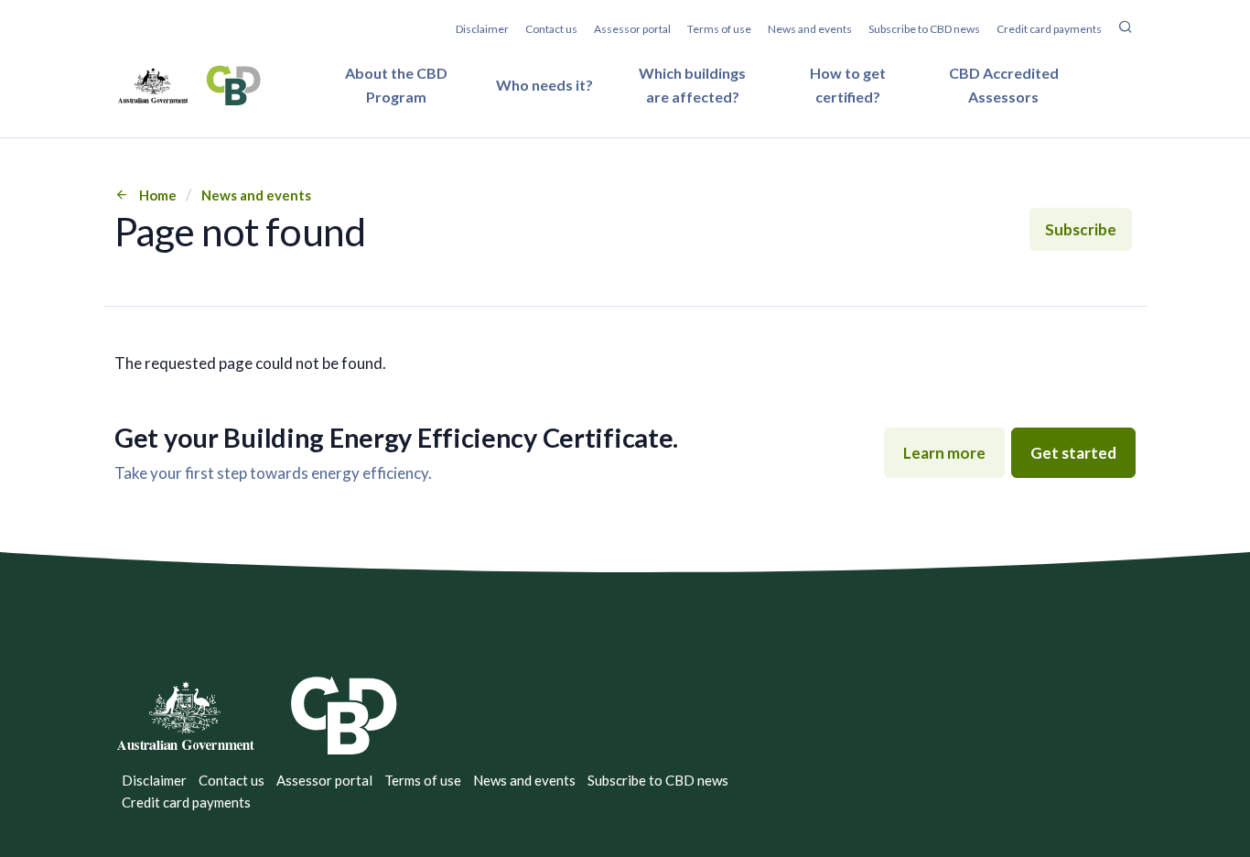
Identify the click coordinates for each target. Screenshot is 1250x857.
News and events (810, 29)
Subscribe (1080, 229)
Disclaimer (482, 29)
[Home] (189, 85)
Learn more (944, 452)
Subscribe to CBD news (924, 29)
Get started (1073, 452)
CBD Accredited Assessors (1004, 84)
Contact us (551, 29)
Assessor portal (632, 29)
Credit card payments (1049, 29)
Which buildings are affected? (692, 84)
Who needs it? (544, 84)
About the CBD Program (396, 84)
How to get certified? (848, 84)
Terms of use (719, 29)
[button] (1125, 29)
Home (158, 195)
